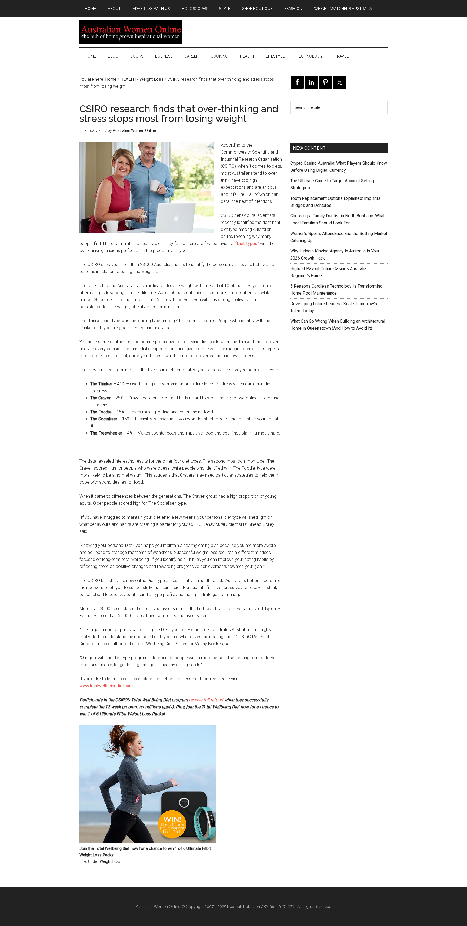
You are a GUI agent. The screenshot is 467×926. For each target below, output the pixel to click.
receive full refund (206, 699)
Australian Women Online (130, 32)
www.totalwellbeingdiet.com (106, 685)
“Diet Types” (247, 243)
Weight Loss (110, 861)
